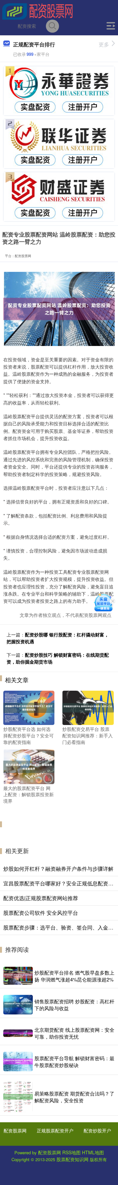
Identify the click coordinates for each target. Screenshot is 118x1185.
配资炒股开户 (97, 1130)
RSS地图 (71, 1152)
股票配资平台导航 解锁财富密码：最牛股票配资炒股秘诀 (74, 1061)
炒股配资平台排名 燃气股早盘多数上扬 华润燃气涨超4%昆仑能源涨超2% (74, 976)
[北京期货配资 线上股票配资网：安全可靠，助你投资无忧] (18, 1033)
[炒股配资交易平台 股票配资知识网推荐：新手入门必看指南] (87, 707)
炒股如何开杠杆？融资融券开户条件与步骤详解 (58, 868)
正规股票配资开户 (55, 1130)
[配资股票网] (37, 11)
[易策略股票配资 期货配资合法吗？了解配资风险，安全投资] (18, 1096)
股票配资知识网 (72, 1159)
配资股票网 (15, 1130)
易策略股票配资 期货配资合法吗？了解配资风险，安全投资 (74, 1097)
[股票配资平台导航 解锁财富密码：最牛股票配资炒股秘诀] (18, 1061)
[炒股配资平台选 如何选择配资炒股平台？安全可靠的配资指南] (28, 707)
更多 (104, 44)
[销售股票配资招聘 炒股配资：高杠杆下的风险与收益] (18, 1004)
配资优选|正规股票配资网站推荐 (40, 898)
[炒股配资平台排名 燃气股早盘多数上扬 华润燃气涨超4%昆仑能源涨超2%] (18, 976)
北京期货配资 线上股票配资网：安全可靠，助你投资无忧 (74, 1033)
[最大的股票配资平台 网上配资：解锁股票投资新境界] (28, 766)
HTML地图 (93, 1152)
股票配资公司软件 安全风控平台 (40, 912)
